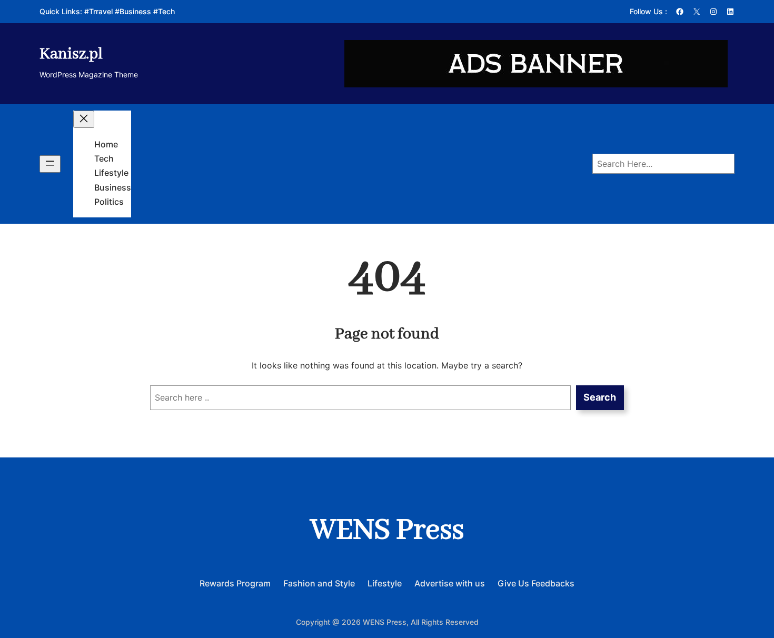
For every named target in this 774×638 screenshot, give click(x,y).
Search (599, 397)
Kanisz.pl (71, 54)
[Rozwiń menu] (50, 164)
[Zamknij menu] (83, 119)
